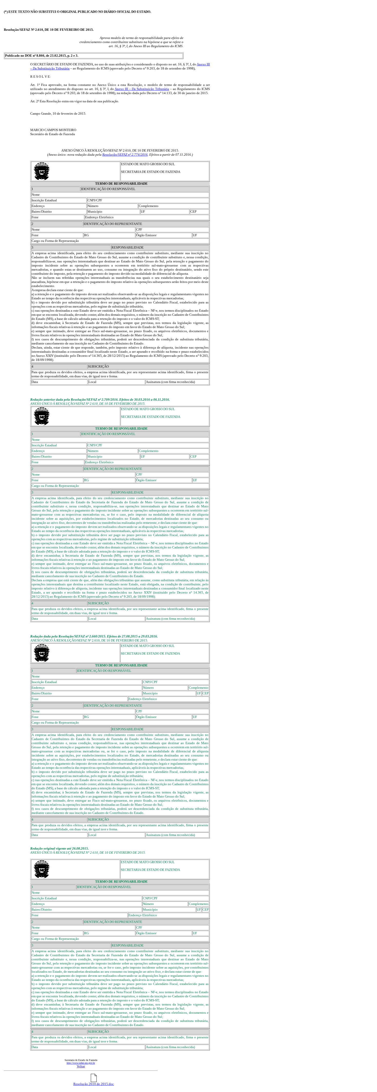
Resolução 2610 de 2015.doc (93, 1084)
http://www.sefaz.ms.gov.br (81, 1062)
